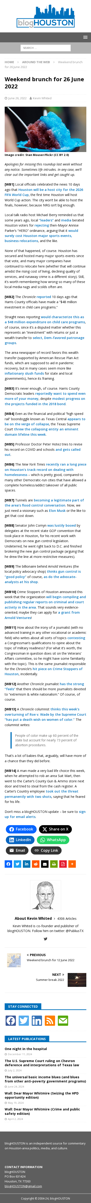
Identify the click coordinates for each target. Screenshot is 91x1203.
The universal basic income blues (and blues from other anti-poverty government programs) (45, 1079)
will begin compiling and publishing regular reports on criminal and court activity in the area (45, 602)
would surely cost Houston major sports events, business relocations (41, 235)
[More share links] (72, 864)
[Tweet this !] (17, 864)
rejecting (42, 225)
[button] (84, 37)
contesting (76, 638)
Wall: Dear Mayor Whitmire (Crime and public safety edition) (42, 1111)
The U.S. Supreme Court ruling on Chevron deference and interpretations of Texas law (42, 1063)
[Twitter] (24, 1020)
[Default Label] (50, 1020)
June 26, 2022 (17, 98)
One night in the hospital (26, 1049)
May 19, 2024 (16, 1102)
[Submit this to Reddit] (35, 864)
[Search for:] (46, 47)
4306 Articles (67, 918)
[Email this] (45, 864)
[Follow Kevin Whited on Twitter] (46, 939)
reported (44, 297)
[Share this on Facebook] (8, 864)
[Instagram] (37, 1020)
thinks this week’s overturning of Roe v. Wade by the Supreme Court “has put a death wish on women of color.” (45, 714)
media (66, 220)
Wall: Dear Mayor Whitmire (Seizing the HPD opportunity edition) (42, 1095)
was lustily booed (61, 525)
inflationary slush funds (24, 373)
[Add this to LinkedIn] (26, 864)
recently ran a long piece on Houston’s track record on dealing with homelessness (45, 469)
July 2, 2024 (14, 1070)
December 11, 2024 (20, 1054)
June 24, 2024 (16, 1086)
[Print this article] (54, 864)
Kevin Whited (42, 98)
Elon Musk (57, 510)
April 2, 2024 (15, 1119)
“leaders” (46, 220)
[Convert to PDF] (63, 864)
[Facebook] (11, 1020)
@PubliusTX (75, 931)
